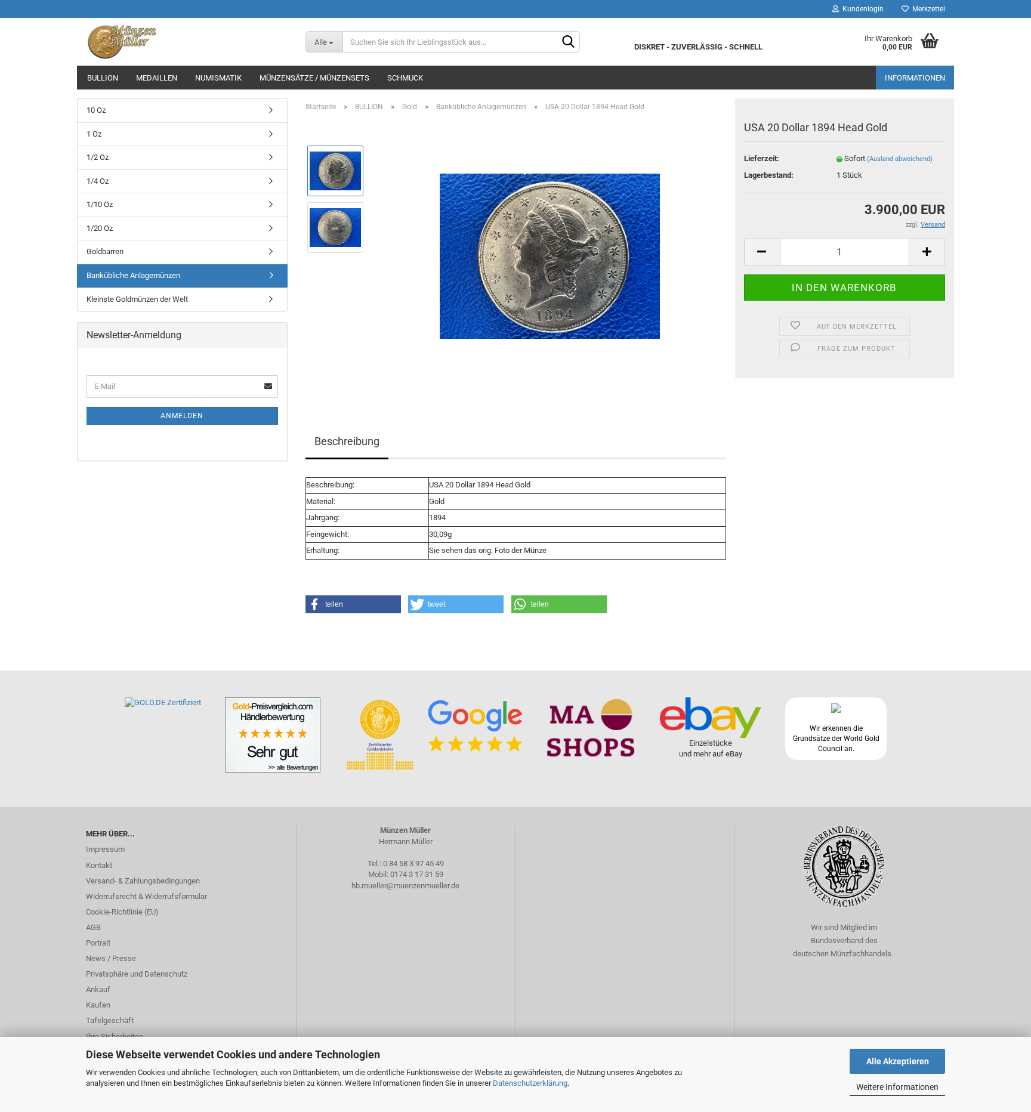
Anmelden (181, 416)
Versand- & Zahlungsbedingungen (143, 880)
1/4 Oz (98, 181)
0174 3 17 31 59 (416, 874)
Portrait (98, 942)
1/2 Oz (98, 157)
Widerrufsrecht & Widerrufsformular (146, 896)
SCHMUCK (405, 77)
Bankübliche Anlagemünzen (133, 275)
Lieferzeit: (761, 158)
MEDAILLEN (156, 77)
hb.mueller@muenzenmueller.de (405, 885)
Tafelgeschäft (110, 1020)
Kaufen (98, 1004)
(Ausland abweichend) (900, 159)
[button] (353, 604)
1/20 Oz (100, 228)
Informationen (915, 77)
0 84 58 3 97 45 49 (413, 863)
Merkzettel (927, 9)
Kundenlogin (861, 9)
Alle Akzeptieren (897, 1061)
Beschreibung (346, 441)
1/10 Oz (100, 204)
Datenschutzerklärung (530, 1083)
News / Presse (111, 958)
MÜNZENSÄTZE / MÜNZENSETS (314, 77)
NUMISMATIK (218, 77)
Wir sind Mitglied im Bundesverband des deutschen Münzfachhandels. (844, 940)
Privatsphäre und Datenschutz (136, 973)
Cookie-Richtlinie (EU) (122, 911)
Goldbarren (105, 251)
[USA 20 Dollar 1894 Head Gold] (550, 255)
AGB (93, 927)
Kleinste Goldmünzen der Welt (137, 299)
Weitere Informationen (897, 1087)
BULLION (102, 77)
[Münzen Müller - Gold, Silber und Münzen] (187, 42)
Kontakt (99, 865)
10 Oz (96, 110)
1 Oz (94, 133)
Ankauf (98, 989)
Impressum (105, 849)
